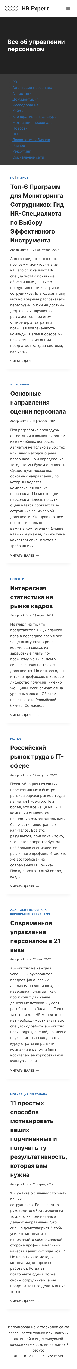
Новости (20, 128)
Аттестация (23, 93)
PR (14, 82)
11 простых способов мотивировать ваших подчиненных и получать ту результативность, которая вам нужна (38, 1138)
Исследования (25, 105)
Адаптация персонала (32, 87)
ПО (15, 134)
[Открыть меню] (68, 8)
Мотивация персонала (32, 122)
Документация (25, 99)
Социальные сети (28, 157)
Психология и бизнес (31, 140)
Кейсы (18, 111)
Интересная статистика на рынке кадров (31, 597)
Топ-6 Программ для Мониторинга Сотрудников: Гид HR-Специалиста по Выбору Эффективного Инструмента (37, 213)
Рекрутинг (21, 151)
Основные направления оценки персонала (38, 402)
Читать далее (24, 361)
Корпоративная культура (34, 116)
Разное (18, 145)
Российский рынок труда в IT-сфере (37, 756)
